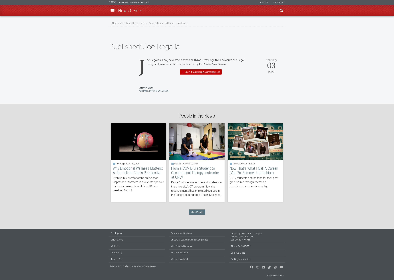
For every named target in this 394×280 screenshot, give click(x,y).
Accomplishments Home (161, 23)
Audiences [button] (278, 2)
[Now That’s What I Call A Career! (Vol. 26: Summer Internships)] (255, 162)
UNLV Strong (117, 240)
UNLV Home (117, 23)
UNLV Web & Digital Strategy (144, 266)
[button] (112, 10)
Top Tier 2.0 (116, 259)
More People (197, 212)
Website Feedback (179, 259)
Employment (117, 233)
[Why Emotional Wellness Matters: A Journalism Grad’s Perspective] (138, 162)
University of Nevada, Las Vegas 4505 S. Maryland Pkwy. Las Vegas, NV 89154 (246, 236)
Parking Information (240, 259)
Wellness (115, 246)
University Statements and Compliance (189, 240)
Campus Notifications (181, 233)
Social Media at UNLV (275, 275)
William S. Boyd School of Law (154, 91)
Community (116, 252)
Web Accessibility (179, 252)
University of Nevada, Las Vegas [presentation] (133, 2)
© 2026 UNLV (115, 266)
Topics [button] (263, 2)
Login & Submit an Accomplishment (202, 72)
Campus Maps (238, 253)
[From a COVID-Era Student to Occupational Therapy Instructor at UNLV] (197, 162)
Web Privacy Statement (182, 246)
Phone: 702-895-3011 (241, 246)
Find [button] (281, 10)
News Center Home (135, 23)
